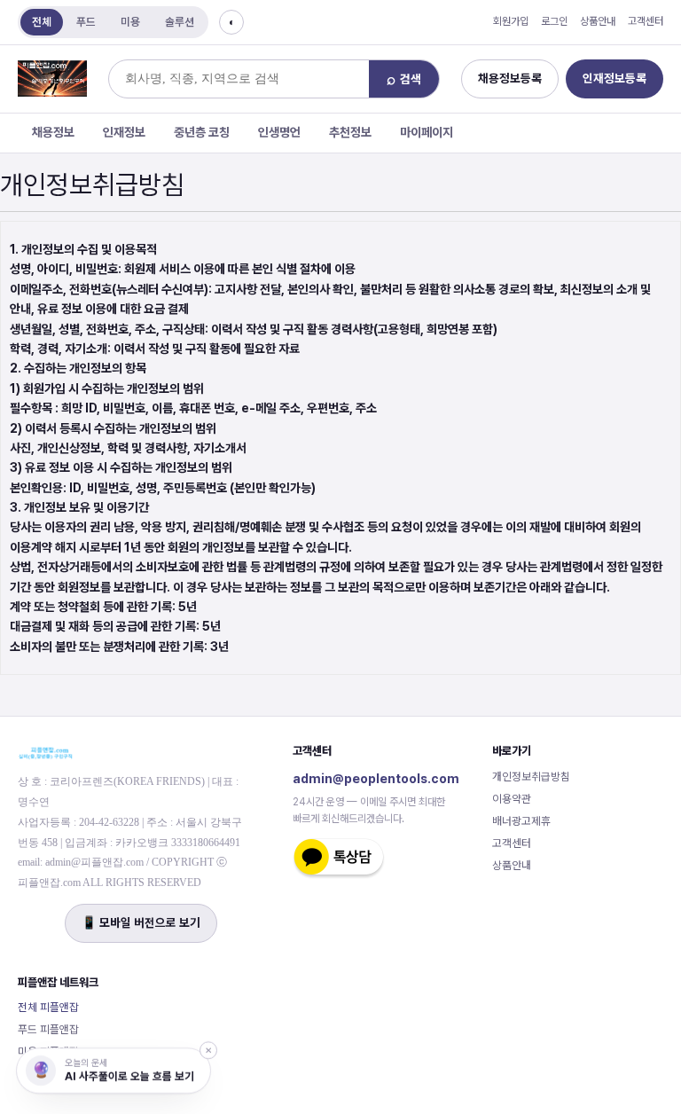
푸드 (86, 21)
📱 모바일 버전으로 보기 (141, 922)
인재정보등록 (614, 78)
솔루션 (179, 21)
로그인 (554, 21)
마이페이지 (426, 132)
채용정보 (53, 132)
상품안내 (597, 21)
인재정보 (124, 132)
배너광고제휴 (521, 821)
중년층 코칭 (202, 132)
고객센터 (645, 21)
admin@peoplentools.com (376, 778)
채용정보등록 (510, 78)
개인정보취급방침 (531, 776)
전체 (41, 21)
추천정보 (350, 132)
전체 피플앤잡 (48, 1007)
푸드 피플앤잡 (48, 1029)
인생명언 (279, 132)
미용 (130, 21)
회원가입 (510, 21)
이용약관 (511, 798)
